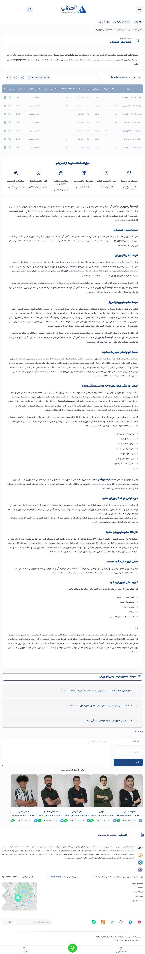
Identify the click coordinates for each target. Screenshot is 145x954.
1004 (32, 815)
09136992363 (103, 820)
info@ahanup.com (58, 877)
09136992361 (129, 820)
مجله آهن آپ (138, 887)
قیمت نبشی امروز (124, 30)
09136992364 (77, 820)
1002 (58, 815)
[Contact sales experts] (72, 950)
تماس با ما (139, 896)
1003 (137, 815)
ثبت (9, 922)
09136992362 (50, 820)
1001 (110, 815)
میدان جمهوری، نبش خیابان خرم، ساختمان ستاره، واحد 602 (116, 877)
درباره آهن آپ (138, 892)
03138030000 (124, 815)
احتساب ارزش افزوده (120, 22)
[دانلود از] (139, 922)
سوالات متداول (137, 901)
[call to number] (9, 97)
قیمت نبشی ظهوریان (119, 77)
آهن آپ (138, 30)
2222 (84, 815)
